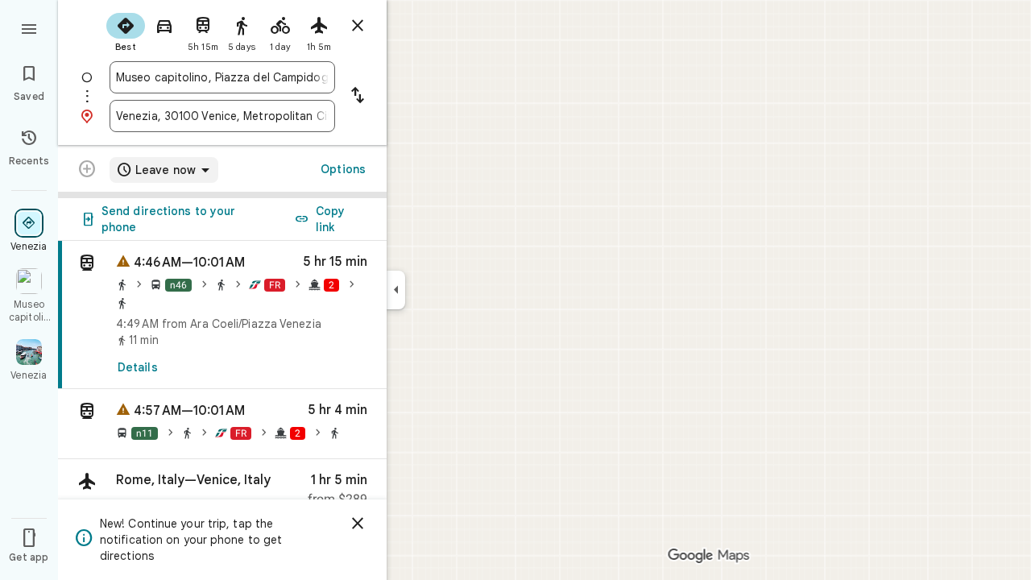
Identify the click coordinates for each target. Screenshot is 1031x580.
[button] (222, 424)
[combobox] (222, 77)
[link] (222, 315)
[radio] (125, 31)
